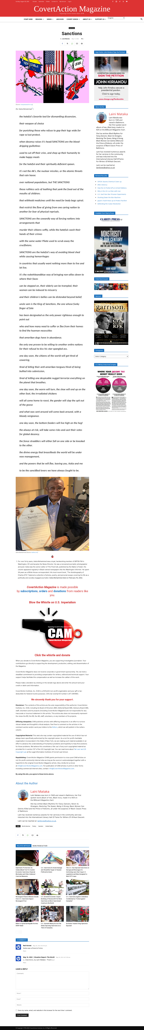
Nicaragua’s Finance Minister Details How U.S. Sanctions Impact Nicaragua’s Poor (27, 899)
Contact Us (55, 1)
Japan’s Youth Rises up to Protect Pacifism (112, 201)
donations (59, 591)
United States (49, 826)
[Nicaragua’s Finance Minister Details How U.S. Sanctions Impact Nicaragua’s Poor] (27, 887)
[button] (141, 19)
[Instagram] (116, 1)
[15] (124, 343)
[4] (102, 271)
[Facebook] (112, 1)
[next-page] (20, 932)
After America (102, 185)
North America (26, 826)
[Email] (77, 43)
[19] (98, 344)
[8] (110, 343)
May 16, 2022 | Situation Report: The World (39, 957)
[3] (100, 271)
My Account (63, 1)
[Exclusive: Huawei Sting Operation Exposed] (77, 914)
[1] (32, 108)
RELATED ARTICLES (23, 846)
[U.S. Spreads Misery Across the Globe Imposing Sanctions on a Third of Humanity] (52, 914)
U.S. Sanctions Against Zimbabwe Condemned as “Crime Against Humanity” (77, 899)
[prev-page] (17, 932)
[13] (120, 343)
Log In (69, 1)
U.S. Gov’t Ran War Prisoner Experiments (112, 194)
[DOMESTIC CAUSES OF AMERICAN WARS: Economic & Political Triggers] (111, 249)
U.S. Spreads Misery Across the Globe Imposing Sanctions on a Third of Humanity (51, 926)
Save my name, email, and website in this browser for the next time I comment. (45, 1010)
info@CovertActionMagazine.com (29, 766)
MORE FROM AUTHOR (40, 846)
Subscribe (41, 1)
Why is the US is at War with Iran (109, 191)
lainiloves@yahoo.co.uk (46, 821)
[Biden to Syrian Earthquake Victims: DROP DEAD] (27, 914)
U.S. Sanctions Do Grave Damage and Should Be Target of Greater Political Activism (51, 870)
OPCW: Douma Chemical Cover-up (110, 182)
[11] (116, 343)
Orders (48, 1)
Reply (24, 951)
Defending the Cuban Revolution (109, 204)
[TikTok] (119, 1)
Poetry (34, 826)
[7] (108, 343)
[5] (104, 343)
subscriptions (29, 591)
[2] (98, 271)
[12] (118, 343)
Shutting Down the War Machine (109, 197)
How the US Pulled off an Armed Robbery (112, 188)
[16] (126, 343)
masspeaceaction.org (26, 104)
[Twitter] (123, 1)
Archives (60, 19)
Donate (35, 1)
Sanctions (71, 28)
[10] (114, 343)
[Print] (82, 43)
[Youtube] (126, 1)
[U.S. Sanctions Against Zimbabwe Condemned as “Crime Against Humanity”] (77, 887)
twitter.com (34, 552)
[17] (128, 343)
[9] (112, 343)
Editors (54, 727)
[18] (96, 344)
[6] (106, 343)
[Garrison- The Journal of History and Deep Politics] (111, 323)
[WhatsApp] (72, 43)
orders (43, 591)
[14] (122, 343)
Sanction (40, 826)
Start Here (28, 19)
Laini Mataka (66, 39)
